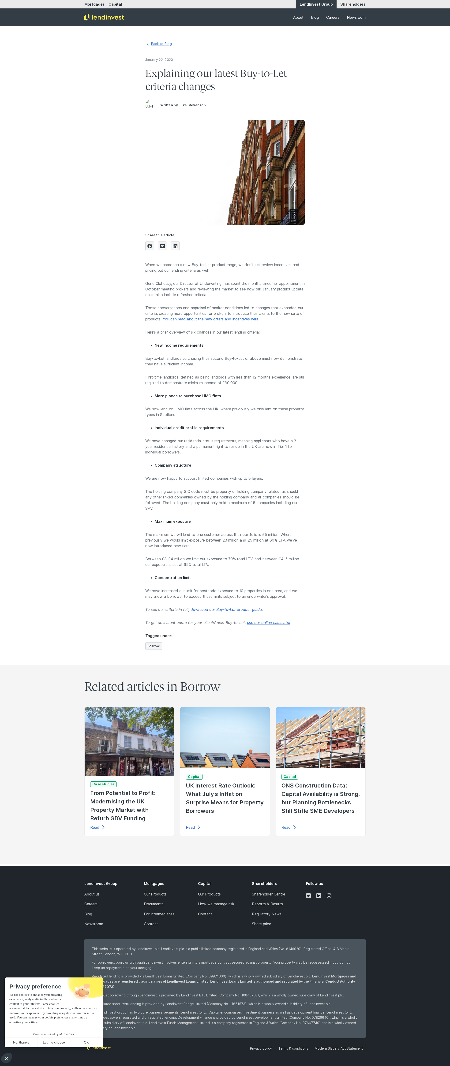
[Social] (308, 895)
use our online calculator (268, 622)
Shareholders (353, 4)
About (298, 17)
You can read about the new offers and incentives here (211, 319)
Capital (115, 4)
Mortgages (94, 4)
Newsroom (356, 17)
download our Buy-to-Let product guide (226, 609)
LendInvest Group (316, 4)
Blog (315, 17)
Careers (332, 17)
